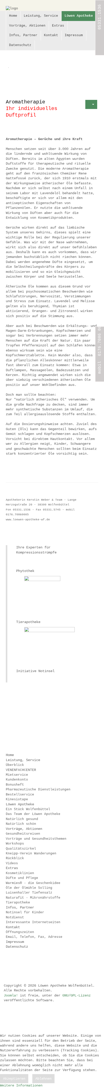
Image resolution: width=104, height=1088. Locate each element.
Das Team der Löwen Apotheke (33, 814)
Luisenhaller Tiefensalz (29, 893)
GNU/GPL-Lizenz (76, 995)
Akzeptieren (14, 1079)
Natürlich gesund (22, 819)
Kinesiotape (17, 799)
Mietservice (17, 775)
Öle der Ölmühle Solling (29, 888)
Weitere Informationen (21, 1085)
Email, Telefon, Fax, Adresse (34, 937)
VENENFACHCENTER (21, 770)
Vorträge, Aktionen (27, 26)
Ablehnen (43, 1079)
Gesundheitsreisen (23, 834)
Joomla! (11, 995)
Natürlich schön (21, 824)
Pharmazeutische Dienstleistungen (38, 789)
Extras (58, 26)
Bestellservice (20, 794)
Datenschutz (20, 45)
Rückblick (15, 858)
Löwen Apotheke (79, 16)
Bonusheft (15, 785)
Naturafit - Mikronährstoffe (33, 898)
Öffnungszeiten (20, 932)
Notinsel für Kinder (25, 912)
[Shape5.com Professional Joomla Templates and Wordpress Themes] (16, 964)
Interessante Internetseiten (33, 922)
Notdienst (15, 917)
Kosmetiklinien (20, 873)
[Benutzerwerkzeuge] (91, 104)
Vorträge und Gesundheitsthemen (36, 839)
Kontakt (51, 35)
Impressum (74, 35)
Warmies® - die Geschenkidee (33, 883)
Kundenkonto (17, 780)
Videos (12, 863)
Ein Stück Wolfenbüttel (28, 809)
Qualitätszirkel (21, 849)
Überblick (15, 765)
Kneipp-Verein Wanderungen (31, 853)
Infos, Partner (23, 35)
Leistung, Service (41, 16)
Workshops (15, 844)
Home (13, 16)
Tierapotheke (18, 902)
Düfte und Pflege (22, 878)
